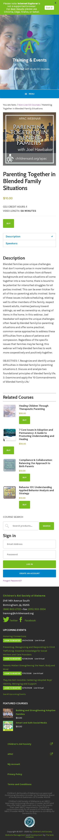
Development (36, 835)
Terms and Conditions (20, 784)
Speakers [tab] (11, 243)
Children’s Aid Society (19, 744)
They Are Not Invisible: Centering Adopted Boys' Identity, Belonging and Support (27, 682)
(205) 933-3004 (37, 609)
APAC (10, 754)
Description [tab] (13, 236)
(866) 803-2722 (12, 609)
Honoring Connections (14, 636)
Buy (8, 223)
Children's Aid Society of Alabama (24, 595)
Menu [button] (32, 94)
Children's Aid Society (42, 831)
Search (46, 526)
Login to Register (12, 640)
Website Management (15, 835)
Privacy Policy (15, 774)
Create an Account (29, 573)
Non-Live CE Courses (29, 104)
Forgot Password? (12, 580)
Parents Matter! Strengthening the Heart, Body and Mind (29, 667)
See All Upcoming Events (14, 694)
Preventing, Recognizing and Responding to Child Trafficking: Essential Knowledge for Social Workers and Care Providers (29, 651)
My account (14, 764)
